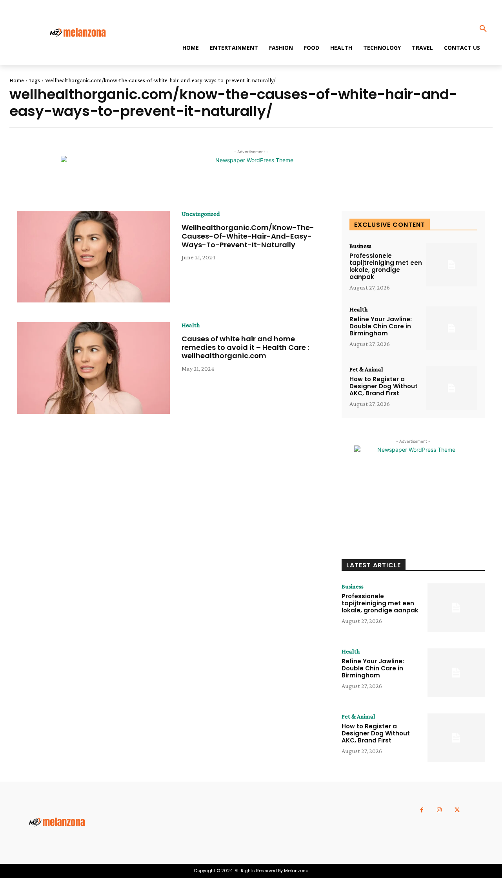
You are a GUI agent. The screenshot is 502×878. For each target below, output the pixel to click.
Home (16, 80)
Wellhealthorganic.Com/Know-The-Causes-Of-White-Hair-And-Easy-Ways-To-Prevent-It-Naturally (248, 236)
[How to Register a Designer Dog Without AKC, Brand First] (451, 388)
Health (191, 325)
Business (360, 246)
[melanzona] (83, 33)
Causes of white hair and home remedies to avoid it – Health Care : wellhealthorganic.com (245, 347)
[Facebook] (422, 810)
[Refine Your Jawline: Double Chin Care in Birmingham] (451, 328)
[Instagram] (439, 810)
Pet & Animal (366, 369)
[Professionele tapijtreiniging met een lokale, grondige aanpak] (451, 264)
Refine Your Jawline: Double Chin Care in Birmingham (380, 326)
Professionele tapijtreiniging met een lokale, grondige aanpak (385, 266)
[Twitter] (457, 810)
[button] (483, 29)
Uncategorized (201, 214)
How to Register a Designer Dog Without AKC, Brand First (383, 386)
